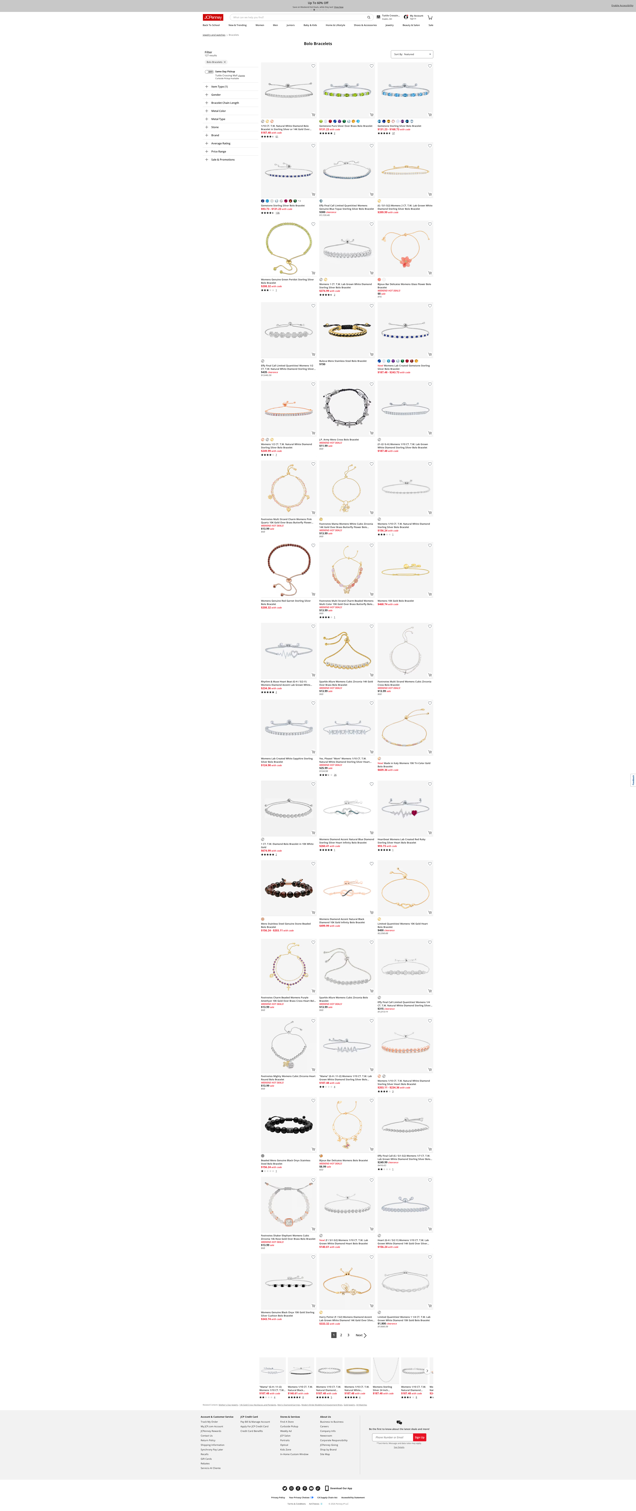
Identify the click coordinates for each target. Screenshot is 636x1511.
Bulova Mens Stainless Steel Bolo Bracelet (343, 360)
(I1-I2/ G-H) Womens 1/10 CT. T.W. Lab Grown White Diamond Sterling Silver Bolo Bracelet (403, 446)
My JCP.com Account (212, 1426)
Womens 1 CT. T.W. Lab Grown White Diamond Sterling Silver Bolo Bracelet (345, 286)
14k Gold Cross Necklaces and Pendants (257, 1404)
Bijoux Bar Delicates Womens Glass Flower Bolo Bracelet (404, 286)
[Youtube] (311, 1488)
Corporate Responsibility (333, 1440)
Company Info (328, 1431)
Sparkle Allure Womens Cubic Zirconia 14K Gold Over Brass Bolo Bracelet (346, 683)
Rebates (205, 1463)
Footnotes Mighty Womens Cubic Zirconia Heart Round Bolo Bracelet (288, 1078)
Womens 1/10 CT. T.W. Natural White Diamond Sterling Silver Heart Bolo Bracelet (404, 1082)
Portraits (285, 1440)
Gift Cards (206, 1458)
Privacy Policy (278, 1497)
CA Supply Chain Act (327, 1497)
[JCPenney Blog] (318, 1488)
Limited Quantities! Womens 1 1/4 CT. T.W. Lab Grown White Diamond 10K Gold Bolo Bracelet (404, 1318)
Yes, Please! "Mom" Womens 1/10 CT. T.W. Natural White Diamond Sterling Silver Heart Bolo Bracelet (344, 760)
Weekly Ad (286, 1431)
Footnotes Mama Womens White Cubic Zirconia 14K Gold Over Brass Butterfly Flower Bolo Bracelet (346, 525)
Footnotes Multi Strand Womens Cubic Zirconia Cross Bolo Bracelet (404, 683)
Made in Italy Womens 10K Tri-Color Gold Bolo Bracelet (404, 765)
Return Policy (208, 1440)
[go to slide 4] (320, 10)
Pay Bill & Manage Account (255, 1421)
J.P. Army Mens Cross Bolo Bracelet (339, 439)
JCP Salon (285, 1435)
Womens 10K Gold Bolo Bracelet (396, 600)
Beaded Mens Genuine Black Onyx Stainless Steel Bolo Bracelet (285, 1162)
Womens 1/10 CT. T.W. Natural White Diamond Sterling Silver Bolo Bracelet (404, 525)
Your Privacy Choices (299, 1497)
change (241, 75)
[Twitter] (285, 1488)
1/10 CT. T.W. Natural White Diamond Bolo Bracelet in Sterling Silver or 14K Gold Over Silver (285, 127)
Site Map (325, 1454)
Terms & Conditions (297, 1503)
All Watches (361, 1404)
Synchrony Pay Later (212, 1449)
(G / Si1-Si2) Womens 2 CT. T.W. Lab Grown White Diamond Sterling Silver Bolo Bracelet (405, 207)
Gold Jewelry (349, 1404)
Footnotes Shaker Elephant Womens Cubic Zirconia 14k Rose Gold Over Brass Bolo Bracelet (288, 1237)
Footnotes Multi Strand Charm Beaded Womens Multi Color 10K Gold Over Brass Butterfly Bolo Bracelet (346, 602)
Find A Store (287, 1421)
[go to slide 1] (311, 10)
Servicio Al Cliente (211, 1468)
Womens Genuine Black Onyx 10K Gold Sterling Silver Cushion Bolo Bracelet (287, 1314)
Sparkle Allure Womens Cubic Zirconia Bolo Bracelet (343, 999)
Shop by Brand (328, 1449)
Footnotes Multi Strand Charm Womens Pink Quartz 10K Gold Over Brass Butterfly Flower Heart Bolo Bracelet (286, 521)
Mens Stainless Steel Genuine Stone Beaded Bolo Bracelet (286, 925)
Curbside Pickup (289, 1426)
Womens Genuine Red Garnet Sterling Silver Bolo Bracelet (286, 602)
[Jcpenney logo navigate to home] (213, 17)
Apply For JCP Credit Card (254, 1426)
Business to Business (332, 1421)
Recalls (205, 1454)
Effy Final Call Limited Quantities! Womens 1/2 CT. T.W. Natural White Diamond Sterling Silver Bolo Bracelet (287, 367)
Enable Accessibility (622, 5)
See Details (399, 1447)
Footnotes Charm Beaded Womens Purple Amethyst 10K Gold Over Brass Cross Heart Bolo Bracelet (288, 999)
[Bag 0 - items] (430, 17)
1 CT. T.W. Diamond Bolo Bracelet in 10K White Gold (287, 845)
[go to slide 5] (323, 10)
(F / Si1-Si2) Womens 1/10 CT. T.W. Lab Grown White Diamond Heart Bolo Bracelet (343, 1242)
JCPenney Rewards (211, 1431)
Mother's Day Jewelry (228, 1404)
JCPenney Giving (329, 1444)
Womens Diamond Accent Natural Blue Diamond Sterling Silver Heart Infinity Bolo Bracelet (346, 841)
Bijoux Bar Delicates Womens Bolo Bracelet (343, 1160)
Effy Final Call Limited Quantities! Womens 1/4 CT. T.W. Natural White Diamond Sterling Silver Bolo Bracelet (404, 1004)
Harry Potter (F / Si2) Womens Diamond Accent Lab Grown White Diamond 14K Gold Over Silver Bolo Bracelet (346, 1318)
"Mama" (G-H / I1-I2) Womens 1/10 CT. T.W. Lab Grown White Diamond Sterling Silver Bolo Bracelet (345, 1078)
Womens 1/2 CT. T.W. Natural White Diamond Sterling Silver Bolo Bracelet (286, 446)
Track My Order (209, 1421)
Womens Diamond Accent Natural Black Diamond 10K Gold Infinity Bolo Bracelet (342, 920)
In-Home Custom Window (294, 1454)
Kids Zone (285, 1449)
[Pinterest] (305, 1488)
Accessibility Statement (353, 1497)
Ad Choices (314, 1503)
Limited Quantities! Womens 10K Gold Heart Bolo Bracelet (403, 925)
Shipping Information (212, 1444)
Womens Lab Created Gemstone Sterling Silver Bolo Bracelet (404, 367)
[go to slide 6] (326, 10)
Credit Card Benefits (251, 1431)
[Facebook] (298, 1488)
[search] (370, 17)
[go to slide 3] (317, 10)
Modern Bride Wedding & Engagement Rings (322, 1404)
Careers (324, 1426)
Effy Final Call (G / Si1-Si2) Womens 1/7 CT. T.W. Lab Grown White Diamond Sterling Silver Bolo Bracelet (404, 1157)
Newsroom (326, 1435)
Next (359, 1335)
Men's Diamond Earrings (288, 1404)
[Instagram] (292, 1488)
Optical (284, 1444)
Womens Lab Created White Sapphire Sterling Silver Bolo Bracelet (287, 760)
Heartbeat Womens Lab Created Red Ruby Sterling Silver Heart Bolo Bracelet (401, 841)
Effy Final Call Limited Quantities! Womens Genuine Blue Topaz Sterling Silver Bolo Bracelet (346, 207)
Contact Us (207, 1435)
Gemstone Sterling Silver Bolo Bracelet (399, 125)
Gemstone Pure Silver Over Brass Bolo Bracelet (345, 125)
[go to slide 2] (314, 10)
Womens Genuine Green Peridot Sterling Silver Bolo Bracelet (287, 281)
